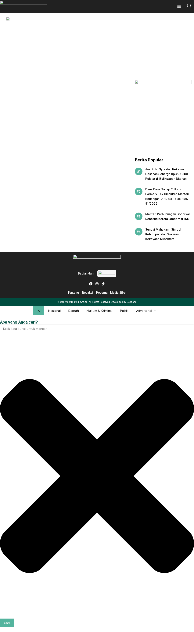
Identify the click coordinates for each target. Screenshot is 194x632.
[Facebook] (90, 283)
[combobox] (97, 328)
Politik (124, 311)
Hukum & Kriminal (99, 311)
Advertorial (144, 311)
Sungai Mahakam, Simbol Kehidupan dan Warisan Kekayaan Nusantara (163, 234)
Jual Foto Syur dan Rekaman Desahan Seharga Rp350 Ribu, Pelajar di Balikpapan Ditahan (167, 174)
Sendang (132, 301)
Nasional (54, 311)
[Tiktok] (103, 283)
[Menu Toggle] (179, 7)
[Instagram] (97, 283)
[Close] (38, 310)
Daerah (73, 311)
